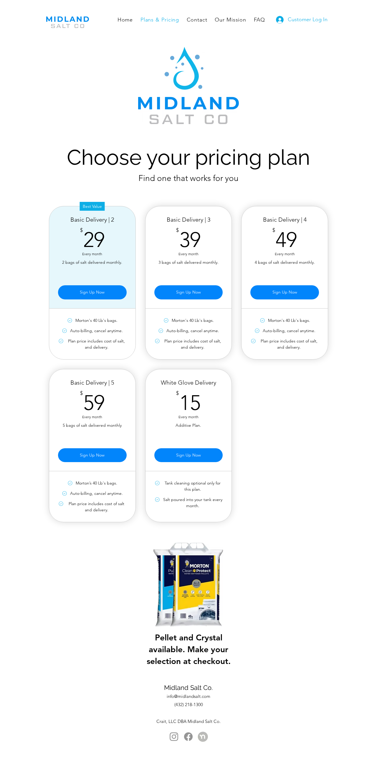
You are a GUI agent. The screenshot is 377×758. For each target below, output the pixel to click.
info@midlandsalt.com (188, 696)
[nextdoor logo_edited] (203, 736)
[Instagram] (174, 736)
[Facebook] (188, 736)
